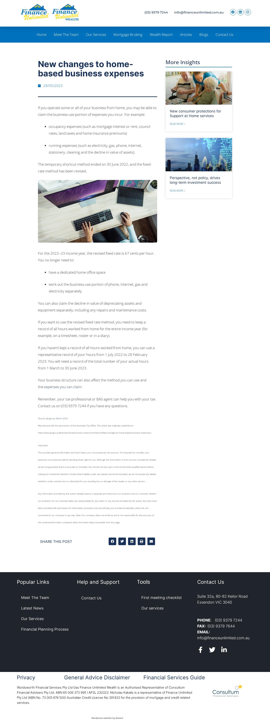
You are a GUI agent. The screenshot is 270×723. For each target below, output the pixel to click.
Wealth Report (161, 34)
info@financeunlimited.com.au (199, 12)
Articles (186, 34)
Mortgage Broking (127, 34)
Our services (152, 608)
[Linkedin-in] (224, 650)
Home (41, 34)
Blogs (203, 34)
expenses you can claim (63, 386)
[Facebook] (233, 12)
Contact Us (224, 34)
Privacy (26, 677)
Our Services (96, 34)
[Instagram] (248, 12)
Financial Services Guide (174, 677)
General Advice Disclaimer (97, 677)
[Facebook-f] (200, 650)
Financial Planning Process (45, 629)
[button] (112, 541)
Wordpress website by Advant (107, 718)
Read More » (177, 124)
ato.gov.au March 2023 (57, 418)
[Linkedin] (240, 12)
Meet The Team (66, 34)
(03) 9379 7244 (156, 12)
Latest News (32, 608)
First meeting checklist (161, 597)
